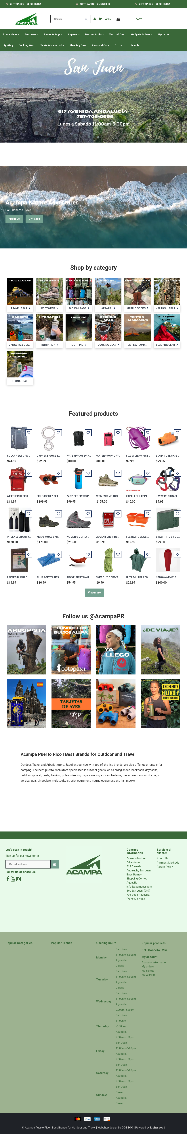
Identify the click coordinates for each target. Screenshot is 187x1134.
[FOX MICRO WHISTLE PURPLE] (138, 436)
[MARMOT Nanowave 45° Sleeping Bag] (168, 558)
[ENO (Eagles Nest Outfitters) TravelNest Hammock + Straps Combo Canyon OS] (78, 558)
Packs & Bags (52, 34)
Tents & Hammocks (52, 45)
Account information (154, 962)
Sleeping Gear (78, 45)
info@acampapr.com (139, 886)
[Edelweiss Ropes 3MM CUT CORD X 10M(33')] (108, 558)
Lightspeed (157, 1127)
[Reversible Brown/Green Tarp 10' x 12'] (19, 558)
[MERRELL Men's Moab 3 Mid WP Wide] (49, 517)
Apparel (73, 34)
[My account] (95, 19)
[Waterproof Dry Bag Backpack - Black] (78, 436)
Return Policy (165, 866)
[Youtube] (13, 879)
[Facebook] (7, 879)
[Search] (87, 17)
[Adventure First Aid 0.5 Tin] (108, 517)
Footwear (31, 34)
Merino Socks (93, 34)
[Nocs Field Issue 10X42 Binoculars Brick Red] (49, 477)
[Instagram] (18, 879)
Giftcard (120, 45)
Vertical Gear (117, 34)
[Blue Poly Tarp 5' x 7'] (49, 558)
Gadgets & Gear (141, 34)
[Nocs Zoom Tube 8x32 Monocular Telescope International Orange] (168, 436)
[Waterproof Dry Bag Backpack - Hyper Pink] (108, 436)
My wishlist (148, 974)
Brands (135, 45)
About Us (14, 218)
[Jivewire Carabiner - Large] (168, 477)
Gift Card (34, 218)
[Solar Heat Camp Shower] (19, 436)
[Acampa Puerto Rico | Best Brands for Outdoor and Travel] (26, 18)
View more (94, 592)
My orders (148, 966)
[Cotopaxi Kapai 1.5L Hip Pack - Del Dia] (138, 477)
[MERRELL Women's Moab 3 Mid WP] (108, 477)
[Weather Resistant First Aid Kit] (19, 477)
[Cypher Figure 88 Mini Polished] (49, 436)
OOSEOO (127, 1127)
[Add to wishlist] (100, 19)
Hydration (164, 34)
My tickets (148, 970)
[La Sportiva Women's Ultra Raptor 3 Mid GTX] (78, 517)
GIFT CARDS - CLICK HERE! (25, 4)
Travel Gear (10, 34)
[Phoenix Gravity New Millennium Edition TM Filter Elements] (19, 517)
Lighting (8, 45)
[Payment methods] (93, 1119)
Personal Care (100, 45)
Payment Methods (168, 862)
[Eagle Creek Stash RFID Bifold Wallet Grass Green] (168, 517)
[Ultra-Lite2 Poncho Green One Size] (138, 558)
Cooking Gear (26, 45)
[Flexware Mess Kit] (138, 517)
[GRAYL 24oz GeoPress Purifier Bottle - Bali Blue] (78, 477)
